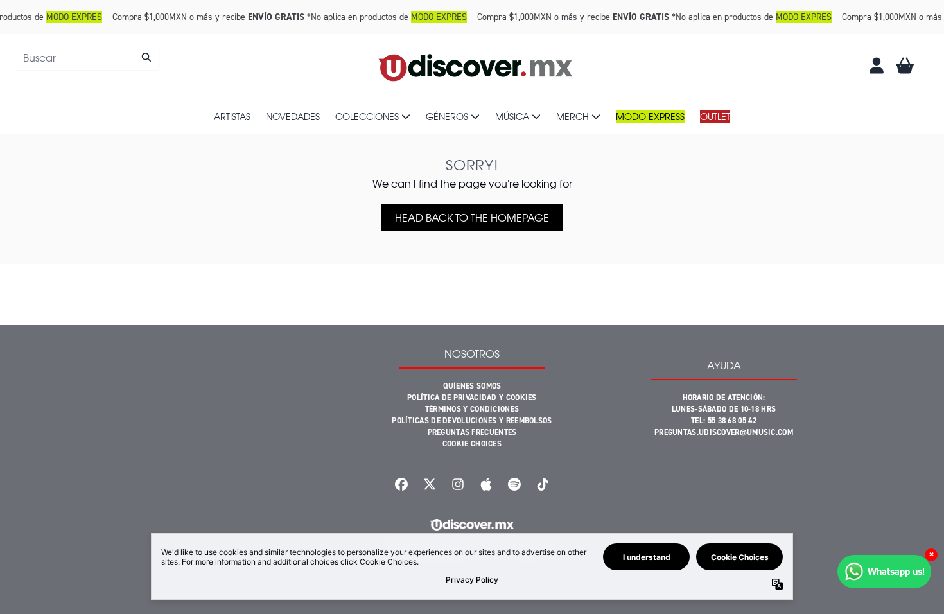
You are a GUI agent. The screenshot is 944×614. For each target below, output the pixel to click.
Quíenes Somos (472, 386)
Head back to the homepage (472, 217)
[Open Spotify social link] (514, 484)
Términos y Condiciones (472, 409)
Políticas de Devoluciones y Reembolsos (472, 421)
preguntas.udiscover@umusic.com (723, 432)
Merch (572, 116)
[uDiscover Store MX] (476, 65)
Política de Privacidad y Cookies (472, 397)
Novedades (293, 116)
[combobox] (87, 57)
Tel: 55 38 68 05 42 (723, 421)
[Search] (146, 57)
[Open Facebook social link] (401, 484)
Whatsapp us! (896, 571)
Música (512, 116)
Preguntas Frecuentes (472, 432)
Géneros (447, 116)
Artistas (232, 116)
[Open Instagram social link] (458, 484)
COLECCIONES (367, 116)
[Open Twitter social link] (429, 484)
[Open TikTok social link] (543, 484)
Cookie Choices (472, 444)
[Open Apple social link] (486, 484)
